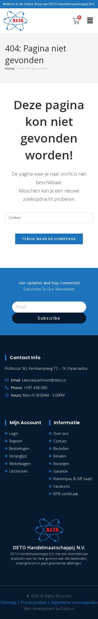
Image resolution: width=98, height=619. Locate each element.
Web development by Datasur (49, 608)
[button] (90, 20)
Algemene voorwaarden (74, 602)
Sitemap (8, 602)
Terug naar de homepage (49, 238)
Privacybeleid (34, 602)
